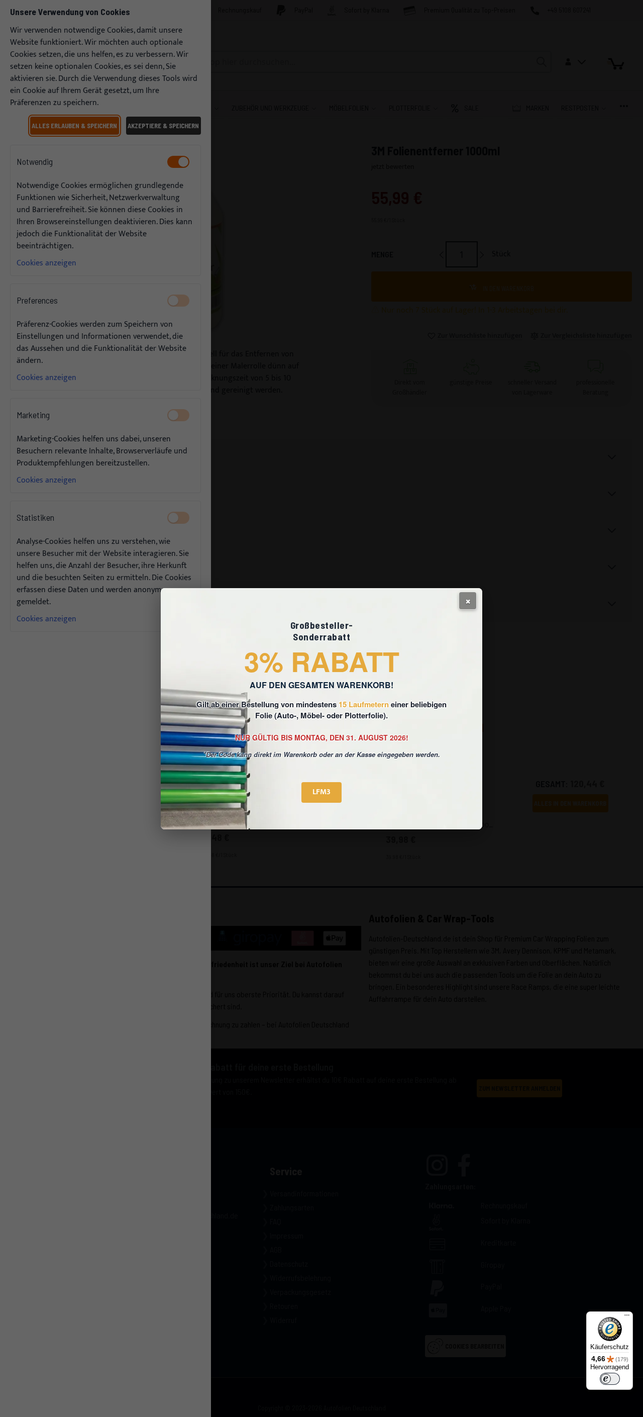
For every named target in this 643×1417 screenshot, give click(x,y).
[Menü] (627, 1317)
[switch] (610, 1379)
